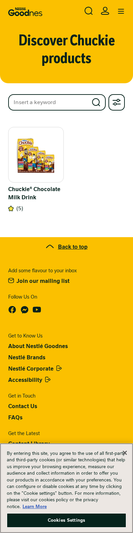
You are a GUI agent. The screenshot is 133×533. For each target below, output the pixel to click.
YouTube (37, 310)
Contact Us (22, 406)
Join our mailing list (43, 281)
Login (105, 11)
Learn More (35, 506)
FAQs (15, 417)
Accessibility (25, 380)
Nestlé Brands (26, 357)
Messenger (24, 310)
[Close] (124, 452)
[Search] (89, 11)
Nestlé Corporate (31, 368)
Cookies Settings (66, 520)
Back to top (73, 246)
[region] (66, 488)
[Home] (25, 11)
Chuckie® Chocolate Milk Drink (34, 193)
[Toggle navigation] (121, 12)
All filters (116, 102)
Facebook (12, 310)
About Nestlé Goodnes (38, 346)
